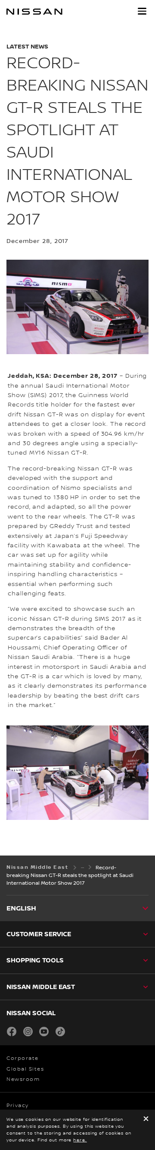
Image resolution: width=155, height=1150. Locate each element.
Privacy (17, 1105)
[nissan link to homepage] (34, 12)
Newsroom (23, 1079)
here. (80, 1140)
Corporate (22, 1058)
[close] (146, 1119)
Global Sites (25, 1069)
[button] (142, 11)
